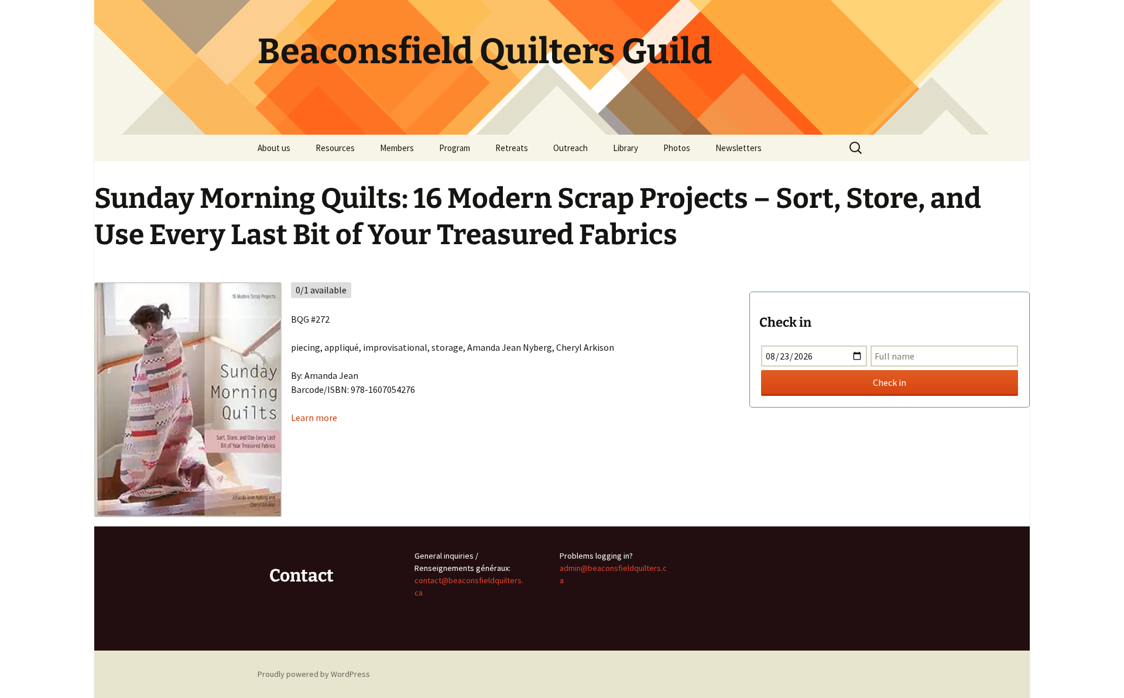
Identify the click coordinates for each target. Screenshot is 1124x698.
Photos (676, 147)
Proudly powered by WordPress (314, 674)
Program (454, 147)
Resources (335, 147)
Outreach (570, 147)
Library (625, 147)
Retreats (511, 147)
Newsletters (738, 147)
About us (274, 147)
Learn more (314, 417)
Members (397, 147)
